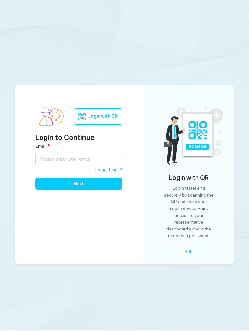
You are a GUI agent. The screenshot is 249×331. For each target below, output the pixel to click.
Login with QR (103, 116)
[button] (150, 174)
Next (79, 183)
